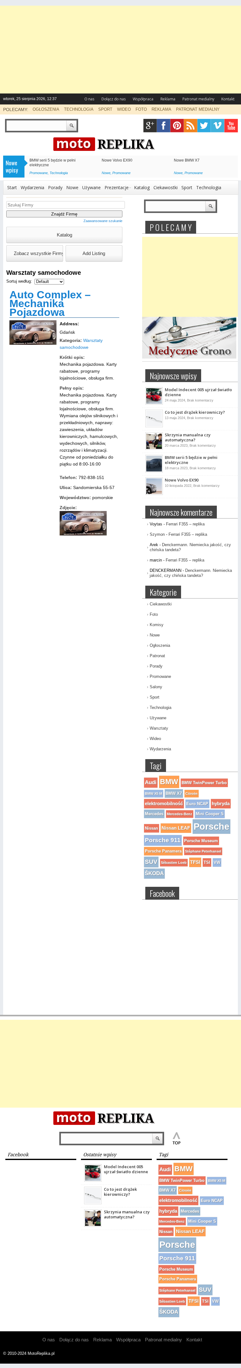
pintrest (177, 125)
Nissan (151, 828)
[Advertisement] (120, 49)
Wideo (155, 738)
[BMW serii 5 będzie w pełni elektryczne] (154, 471)
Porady (55, 187)
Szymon (157, 534)
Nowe (106, 173)
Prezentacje (116, 187)
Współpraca (143, 99)
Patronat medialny (198, 99)
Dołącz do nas (113, 99)
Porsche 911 (163, 840)
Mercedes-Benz (179, 814)
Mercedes (154, 814)
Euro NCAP (197, 803)
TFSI (195, 862)
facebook (163, 125)
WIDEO (124, 109)
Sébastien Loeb (174, 863)
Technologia (59, 173)
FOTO (141, 109)
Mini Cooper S (210, 814)
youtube (231, 125)
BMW (169, 782)
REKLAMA (161, 109)
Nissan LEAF (176, 828)
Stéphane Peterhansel (203, 851)
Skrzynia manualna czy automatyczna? (188, 437)
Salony (156, 686)
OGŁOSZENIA (46, 109)
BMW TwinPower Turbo (204, 782)
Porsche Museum (201, 840)
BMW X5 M (153, 794)
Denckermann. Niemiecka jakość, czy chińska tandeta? (191, 573)
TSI (207, 862)
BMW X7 (174, 793)
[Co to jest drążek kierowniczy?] (154, 426)
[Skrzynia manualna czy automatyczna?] (154, 448)
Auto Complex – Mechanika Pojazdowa (50, 303)
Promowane (38, 173)
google (150, 125)
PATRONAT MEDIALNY (198, 109)
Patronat (157, 655)
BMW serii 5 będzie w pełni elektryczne (191, 460)
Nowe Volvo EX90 (117, 160)
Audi (151, 782)
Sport (186, 187)
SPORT (105, 109)
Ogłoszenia (160, 645)
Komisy (156, 624)
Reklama (167, 99)
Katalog (142, 187)
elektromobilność (164, 803)
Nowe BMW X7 (187, 160)
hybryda (221, 803)
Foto (154, 614)
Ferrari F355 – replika (185, 524)
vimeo (217, 125)
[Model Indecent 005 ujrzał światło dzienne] (154, 403)
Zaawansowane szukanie (102, 221)
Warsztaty (159, 728)
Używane (91, 187)
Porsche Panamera (163, 851)
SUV (151, 862)
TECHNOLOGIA (79, 109)
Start (12, 187)
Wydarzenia (32, 187)
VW (217, 862)
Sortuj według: (19, 281)
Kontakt (227, 99)
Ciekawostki (165, 187)
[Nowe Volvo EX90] (154, 494)
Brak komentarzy (200, 400)
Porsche (211, 826)
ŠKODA (154, 873)
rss (190, 125)
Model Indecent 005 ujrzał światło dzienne (198, 392)
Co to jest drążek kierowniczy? (195, 412)
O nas (89, 99)
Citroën (191, 794)
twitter (204, 125)
